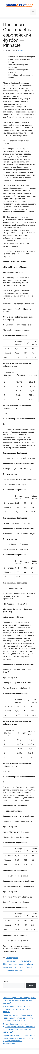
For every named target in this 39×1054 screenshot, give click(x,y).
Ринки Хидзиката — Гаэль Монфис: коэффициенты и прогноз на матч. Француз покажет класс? (18, 1018)
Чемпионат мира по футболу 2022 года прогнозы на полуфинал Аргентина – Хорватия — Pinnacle (18, 964)
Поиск (5, 981)
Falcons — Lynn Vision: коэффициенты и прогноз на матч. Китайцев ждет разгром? (19, 1000)
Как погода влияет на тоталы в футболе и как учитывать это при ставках (17, 1009)
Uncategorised (12, 958)
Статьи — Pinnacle (14, 970)
